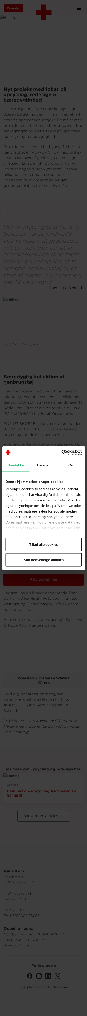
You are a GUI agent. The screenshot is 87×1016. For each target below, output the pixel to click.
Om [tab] (71, 465)
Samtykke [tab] (16, 465)
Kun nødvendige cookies (43, 560)
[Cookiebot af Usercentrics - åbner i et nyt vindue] (62, 452)
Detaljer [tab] (43, 465)
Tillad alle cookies (43, 545)
